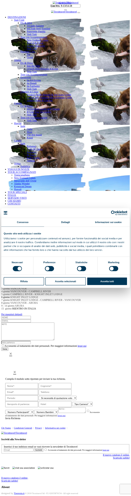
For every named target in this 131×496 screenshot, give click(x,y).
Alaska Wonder (22, 183)
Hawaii (17, 123)
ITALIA (12, 195)
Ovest (30, 57)
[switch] (49, 268)
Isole (22, 126)
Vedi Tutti (32, 34)
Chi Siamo (6, 428)
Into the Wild (33, 66)
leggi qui (82, 346)
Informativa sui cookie (55, 428)
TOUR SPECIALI (17, 192)
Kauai (30, 137)
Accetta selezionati (65, 281)
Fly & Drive (26, 63)
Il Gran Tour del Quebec (39, 111)
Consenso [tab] (22, 222)
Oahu (29, 129)
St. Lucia (31, 155)
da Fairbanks (33, 86)
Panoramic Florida (36, 31)
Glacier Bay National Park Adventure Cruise (49, 97)
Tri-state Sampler (35, 25)
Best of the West (35, 43)
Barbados (31, 152)
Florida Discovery (36, 45)
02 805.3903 (64, 2)
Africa (17, 163)
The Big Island (34, 134)
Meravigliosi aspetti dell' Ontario (43, 109)
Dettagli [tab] (65, 222)
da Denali (32, 83)
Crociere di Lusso (29, 91)
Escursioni (25, 77)
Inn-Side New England (38, 28)
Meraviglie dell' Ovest (25, 180)
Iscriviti (38, 450)
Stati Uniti (19, 20)
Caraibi (17, 140)
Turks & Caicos (35, 149)
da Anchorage (34, 80)
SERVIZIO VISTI (17, 198)
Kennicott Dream (22, 186)
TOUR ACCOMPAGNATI (22, 172)
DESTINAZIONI (17, 17)
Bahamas (31, 146)
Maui (29, 132)
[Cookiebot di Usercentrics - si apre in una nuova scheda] (113, 212)
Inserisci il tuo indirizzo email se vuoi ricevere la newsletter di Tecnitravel (40, 446)
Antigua (31, 160)
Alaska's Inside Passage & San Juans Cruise (49, 94)
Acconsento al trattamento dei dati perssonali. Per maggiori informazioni (45, 346)
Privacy (38, 428)
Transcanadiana (22, 175)
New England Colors (37, 40)
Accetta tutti (107, 281)
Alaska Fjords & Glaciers (39, 100)
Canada (18, 103)
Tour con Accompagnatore (33, 37)
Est (28, 54)
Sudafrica (25, 166)
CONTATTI (14, 203)
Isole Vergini (33, 157)
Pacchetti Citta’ (28, 51)
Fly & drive (26, 23)
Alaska (17, 60)
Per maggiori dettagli (11, 314)
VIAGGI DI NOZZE (19, 169)
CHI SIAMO (14, 200)
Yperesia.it (19, 493)
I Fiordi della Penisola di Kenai (42, 68)
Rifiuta (24, 281)
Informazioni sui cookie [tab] (108, 222)
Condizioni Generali (23, 428)
